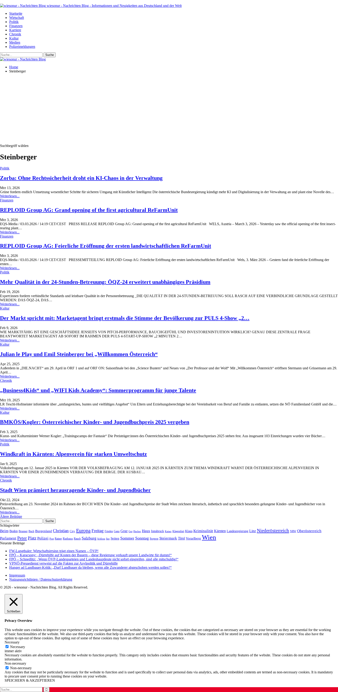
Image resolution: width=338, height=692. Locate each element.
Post (51, 538)
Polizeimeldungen (22, 47)
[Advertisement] (169, 109)
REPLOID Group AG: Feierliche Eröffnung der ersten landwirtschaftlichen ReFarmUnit (105, 246)
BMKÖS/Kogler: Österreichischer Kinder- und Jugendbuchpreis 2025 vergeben (94, 422)
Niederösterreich (273, 530)
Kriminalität (203, 531)
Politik (14, 22)
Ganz (117, 531)
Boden (13, 531)
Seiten (115, 538)
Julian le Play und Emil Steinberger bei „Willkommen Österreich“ (79, 354)
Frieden (109, 531)
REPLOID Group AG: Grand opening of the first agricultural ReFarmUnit (89, 210)
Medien (14, 42)
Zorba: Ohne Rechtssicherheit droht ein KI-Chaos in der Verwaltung (81, 178)
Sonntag (142, 538)
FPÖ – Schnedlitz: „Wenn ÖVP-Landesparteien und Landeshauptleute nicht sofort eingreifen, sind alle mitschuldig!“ (93, 559)
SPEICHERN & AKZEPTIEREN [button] (30, 680)
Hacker (137, 531)
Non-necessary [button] (15, 663)
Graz (124, 531)
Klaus (188, 531)
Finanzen (16, 26)
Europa (83, 530)
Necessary (17, 647)
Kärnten (220, 531)
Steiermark (168, 538)
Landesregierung (237, 531)
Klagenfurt (178, 531)
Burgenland (43, 531)
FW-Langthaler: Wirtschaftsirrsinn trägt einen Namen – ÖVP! (53, 551)
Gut (130, 531)
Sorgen (154, 538)
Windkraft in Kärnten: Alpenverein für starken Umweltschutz (73, 454)
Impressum (17, 575)
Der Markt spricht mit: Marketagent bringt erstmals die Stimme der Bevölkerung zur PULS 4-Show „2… (124, 318)
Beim (4, 530)
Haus (146, 531)
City (72, 531)
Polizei (43, 538)
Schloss (101, 538)
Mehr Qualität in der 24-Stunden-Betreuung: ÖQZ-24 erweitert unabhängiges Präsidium (105, 282)
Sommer (127, 538)
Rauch (77, 538)
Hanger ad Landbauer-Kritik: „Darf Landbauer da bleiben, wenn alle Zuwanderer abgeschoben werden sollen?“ (90, 567)
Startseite (15, 13)
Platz (32, 538)
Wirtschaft (16, 18)
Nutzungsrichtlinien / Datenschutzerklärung (40, 579)
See (108, 538)
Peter (22, 537)
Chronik (15, 34)
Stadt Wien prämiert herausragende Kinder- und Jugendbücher (75, 490)
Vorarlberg (193, 538)
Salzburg (89, 538)
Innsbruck (157, 531)
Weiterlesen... (10, 196)
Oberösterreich (309, 531)
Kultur (14, 38)
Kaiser (168, 531)
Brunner (23, 531)
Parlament (8, 538)
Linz (252, 531)
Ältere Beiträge (11, 516)
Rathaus (68, 538)
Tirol (181, 538)
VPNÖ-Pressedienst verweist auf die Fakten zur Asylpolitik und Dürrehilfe (63, 563)
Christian (61, 530)
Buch (31, 531)
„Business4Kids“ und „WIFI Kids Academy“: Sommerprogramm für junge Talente (98, 390)
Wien (209, 537)
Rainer (58, 538)
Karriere (15, 30)
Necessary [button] (12, 642)
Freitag (98, 530)
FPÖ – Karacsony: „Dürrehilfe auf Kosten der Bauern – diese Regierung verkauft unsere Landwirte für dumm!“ (90, 555)
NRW (293, 531)
